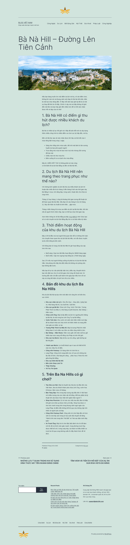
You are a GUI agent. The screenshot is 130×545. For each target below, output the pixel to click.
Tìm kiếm (21, 486)
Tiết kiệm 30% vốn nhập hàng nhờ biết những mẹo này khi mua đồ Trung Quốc (63, 494)
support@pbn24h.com (96, 501)
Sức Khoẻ (87, 23)
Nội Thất (79, 23)
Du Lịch (60, 23)
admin (45, 447)
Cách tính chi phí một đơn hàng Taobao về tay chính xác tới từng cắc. (64, 502)
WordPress (107, 534)
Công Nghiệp (107, 23)
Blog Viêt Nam (25, 23)
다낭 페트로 (73, 217)
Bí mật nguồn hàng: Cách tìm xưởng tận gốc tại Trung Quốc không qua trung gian (65, 506)
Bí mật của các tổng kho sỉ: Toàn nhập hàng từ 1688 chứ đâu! (65, 498)
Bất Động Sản (69, 23)
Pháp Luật (96, 23)
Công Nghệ (51, 23)
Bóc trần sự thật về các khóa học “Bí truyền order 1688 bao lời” (65, 490)
